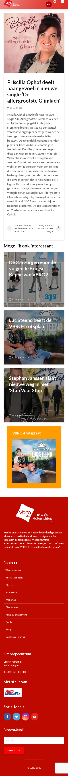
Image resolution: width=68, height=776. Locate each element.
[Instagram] (25, 716)
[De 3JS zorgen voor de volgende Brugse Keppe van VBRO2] (34, 279)
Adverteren (11, 592)
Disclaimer (11, 607)
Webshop (10, 599)
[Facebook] (7, 716)
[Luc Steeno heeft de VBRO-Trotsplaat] (34, 337)
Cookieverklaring (15, 637)
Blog (8, 629)
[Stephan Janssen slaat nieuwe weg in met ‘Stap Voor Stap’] (34, 395)
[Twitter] (16, 716)
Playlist (9, 585)
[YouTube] (34, 716)
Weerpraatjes (13, 570)
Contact (10, 622)
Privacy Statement (16, 614)
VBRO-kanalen (14, 577)
